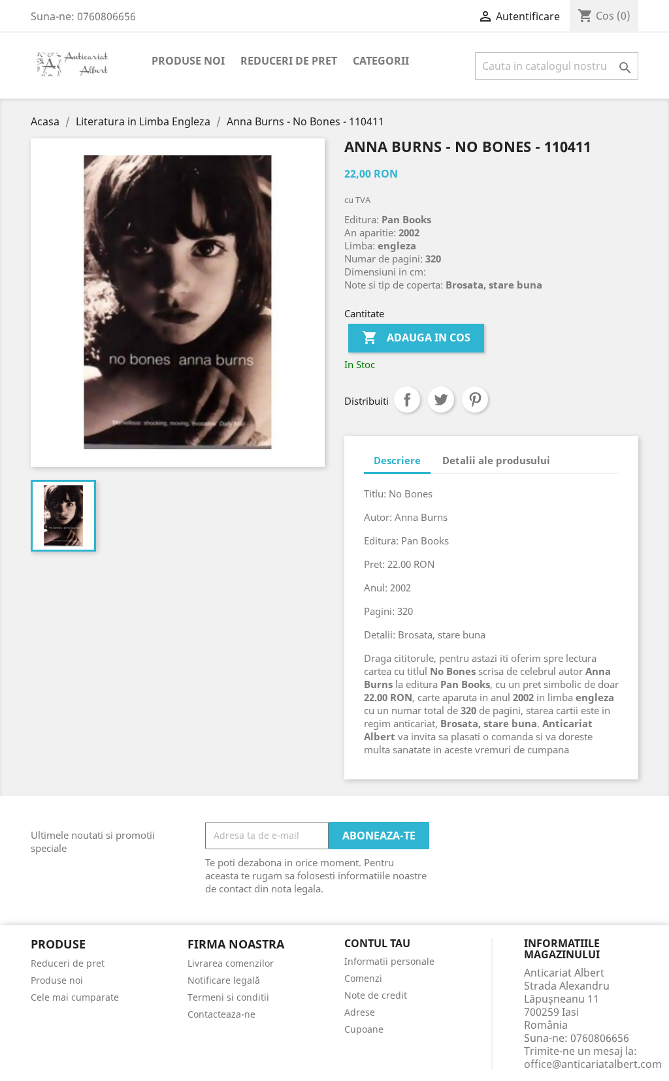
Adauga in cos (416, 337)
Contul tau (377, 944)
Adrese (359, 1012)
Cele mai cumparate (75, 997)
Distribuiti (407, 399)
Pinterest (475, 399)
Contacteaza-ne (221, 1014)
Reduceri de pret (288, 61)
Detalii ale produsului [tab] (496, 460)
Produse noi (188, 61)
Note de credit (375, 995)
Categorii (381, 61)
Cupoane (363, 1029)
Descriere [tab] (397, 460)
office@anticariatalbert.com (593, 1064)
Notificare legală (224, 980)
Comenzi (363, 978)
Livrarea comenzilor (231, 963)
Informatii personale (389, 961)
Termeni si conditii (228, 997)
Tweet (441, 399)
